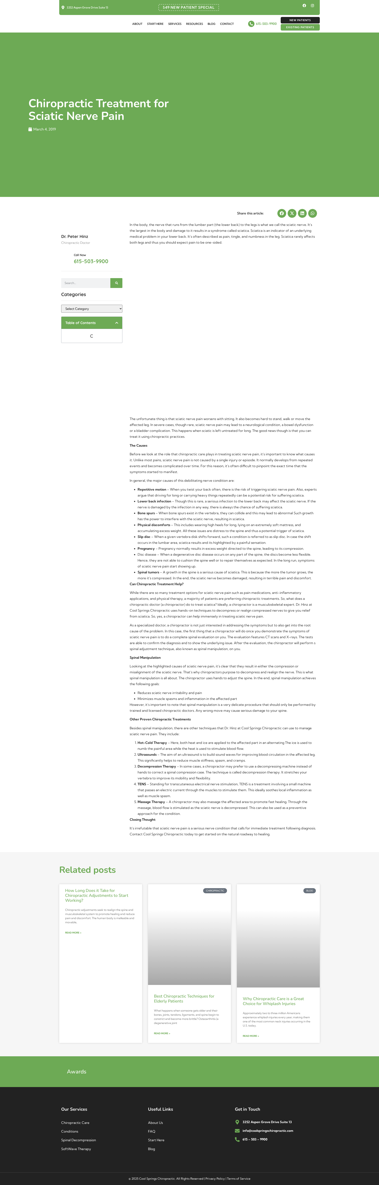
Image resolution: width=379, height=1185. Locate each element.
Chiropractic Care (75, 1123)
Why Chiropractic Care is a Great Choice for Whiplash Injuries (273, 1001)
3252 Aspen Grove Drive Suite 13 (87, 7)
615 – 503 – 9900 (255, 1139)
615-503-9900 (266, 24)
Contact (227, 24)
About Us (155, 1123)
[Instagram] (312, 5)
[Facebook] (304, 5)
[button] (116, 322)
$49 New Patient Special (189, 7)
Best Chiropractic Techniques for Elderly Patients (184, 998)
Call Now (80, 255)
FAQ (151, 1131)
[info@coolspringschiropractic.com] (237, 1130)
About (137, 24)
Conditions (69, 1131)
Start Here (155, 24)
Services (174, 24)
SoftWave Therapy (76, 1149)
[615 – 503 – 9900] (237, 1139)
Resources (194, 24)
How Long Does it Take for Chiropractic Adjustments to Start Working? (96, 895)
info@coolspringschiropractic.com (268, 1131)
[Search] (116, 283)
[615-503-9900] (251, 24)
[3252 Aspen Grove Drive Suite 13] (63, 7)
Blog (211, 24)
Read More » (73, 932)
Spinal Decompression (78, 1140)
